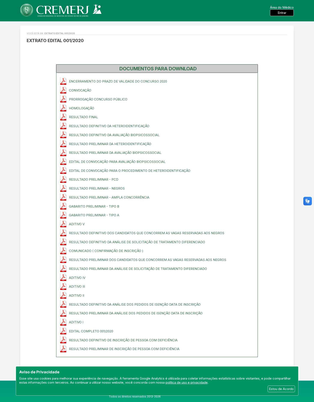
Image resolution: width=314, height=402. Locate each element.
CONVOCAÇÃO (80, 90)
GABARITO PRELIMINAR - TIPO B (94, 206)
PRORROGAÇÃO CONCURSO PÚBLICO (98, 99)
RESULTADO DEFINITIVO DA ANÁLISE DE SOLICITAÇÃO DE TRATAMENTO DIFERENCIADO (137, 242)
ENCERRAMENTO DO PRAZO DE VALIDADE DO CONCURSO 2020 (118, 81)
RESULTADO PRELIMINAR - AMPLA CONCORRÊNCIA (109, 197)
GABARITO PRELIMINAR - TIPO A (94, 215)
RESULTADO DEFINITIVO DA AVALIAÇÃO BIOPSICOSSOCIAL (114, 135)
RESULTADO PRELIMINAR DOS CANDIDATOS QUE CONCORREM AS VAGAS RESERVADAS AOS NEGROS (147, 260)
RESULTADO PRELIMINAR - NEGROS (97, 188)
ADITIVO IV (77, 278)
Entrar (282, 13)
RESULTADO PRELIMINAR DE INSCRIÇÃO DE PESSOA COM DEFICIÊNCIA (124, 349)
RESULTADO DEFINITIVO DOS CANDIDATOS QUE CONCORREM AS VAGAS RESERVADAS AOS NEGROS (146, 233)
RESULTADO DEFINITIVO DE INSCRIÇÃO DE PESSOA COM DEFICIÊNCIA (123, 340)
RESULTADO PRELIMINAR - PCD (93, 179)
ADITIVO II (76, 295)
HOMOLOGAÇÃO (81, 108)
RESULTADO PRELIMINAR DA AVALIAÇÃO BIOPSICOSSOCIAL (115, 153)
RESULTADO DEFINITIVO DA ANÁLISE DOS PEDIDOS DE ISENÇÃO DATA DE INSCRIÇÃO (135, 304)
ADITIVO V (77, 224)
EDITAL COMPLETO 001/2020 (91, 331)
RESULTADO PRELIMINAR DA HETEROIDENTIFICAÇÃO (110, 144)
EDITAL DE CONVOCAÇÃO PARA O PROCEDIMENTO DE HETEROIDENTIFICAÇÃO (129, 171)
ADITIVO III (77, 286)
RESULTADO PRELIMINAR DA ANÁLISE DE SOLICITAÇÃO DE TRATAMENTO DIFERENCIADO (138, 269)
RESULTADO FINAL (83, 117)
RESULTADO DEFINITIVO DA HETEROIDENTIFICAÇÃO (109, 126)
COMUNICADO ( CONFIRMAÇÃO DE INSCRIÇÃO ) (106, 251)
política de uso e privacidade (187, 382)
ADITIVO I (76, 322)
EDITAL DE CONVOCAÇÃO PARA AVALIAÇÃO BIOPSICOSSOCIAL (117, 162)
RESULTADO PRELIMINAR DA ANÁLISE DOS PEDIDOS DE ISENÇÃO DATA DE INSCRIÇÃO (135, 313)
